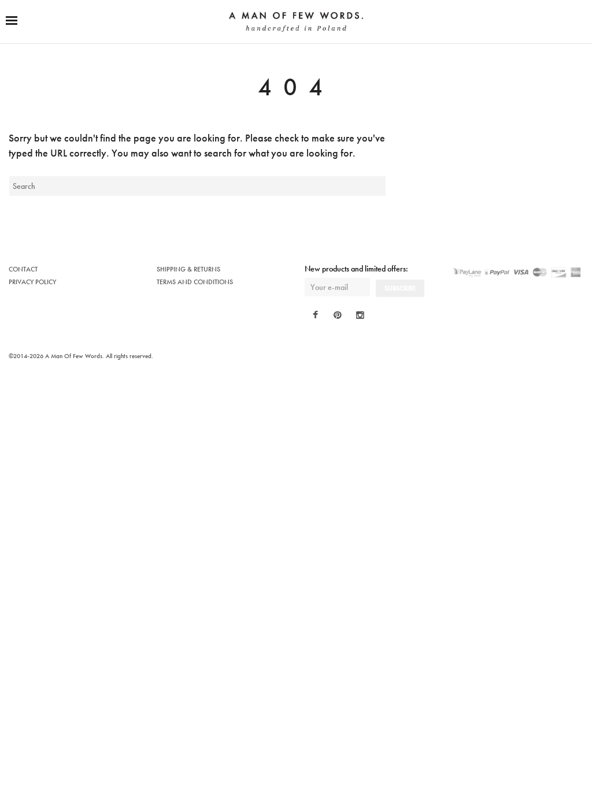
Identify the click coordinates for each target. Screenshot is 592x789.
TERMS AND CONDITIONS (195, 281)
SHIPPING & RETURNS (188, 269)
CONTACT (23, 269)
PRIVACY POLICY (32, 281)
